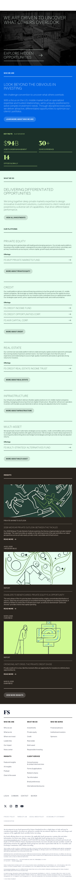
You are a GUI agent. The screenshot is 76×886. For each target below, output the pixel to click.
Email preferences (33, 782)
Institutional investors (58, 732)
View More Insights (14, 695)
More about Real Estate (17, 380)
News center (8, 750)
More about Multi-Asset (17, 459)
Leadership (8, 741)
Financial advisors (56, 728)
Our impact (7, 745)
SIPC (21, 861)
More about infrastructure (19, 411)
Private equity (32, 732)
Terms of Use (22, 817)
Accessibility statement (55, 817)
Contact (24, 796)
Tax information (32, 777)
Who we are (8, 728)
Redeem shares (32, 773)
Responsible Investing (35, 750)
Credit (29, 736)
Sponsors (53, 736)
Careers (14, 796)
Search (34, 796)
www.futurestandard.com (12, 840)
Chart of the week (10, 775)
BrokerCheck (68, 876)
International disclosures (35, 786)
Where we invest (9, 736)
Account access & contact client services (35, 763)
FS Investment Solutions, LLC (11, 869)
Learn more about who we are (20, 119)
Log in (6, 796)
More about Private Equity (18, 271)
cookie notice (9, 821)
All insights (7, 767)
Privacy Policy (9, 817)
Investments (31, 728)
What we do (8, 732)
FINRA (17, 861)
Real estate (31, 741)
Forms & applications (34, 769)
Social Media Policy (36, 817)
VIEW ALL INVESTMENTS (15, 217)
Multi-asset (31, 745)
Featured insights (10, 762)
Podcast (6, 771)
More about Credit (14, 332)
